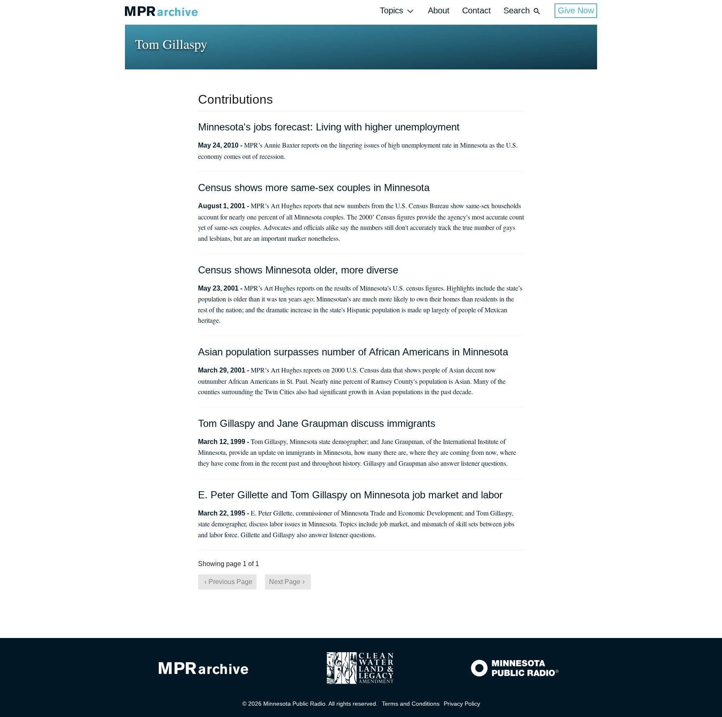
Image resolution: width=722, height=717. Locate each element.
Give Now (576, 10)
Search (516, 10)
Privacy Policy (462, 703)
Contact (476, 10)
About (439, 10)
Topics (391, 10)
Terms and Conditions (411, 703)
